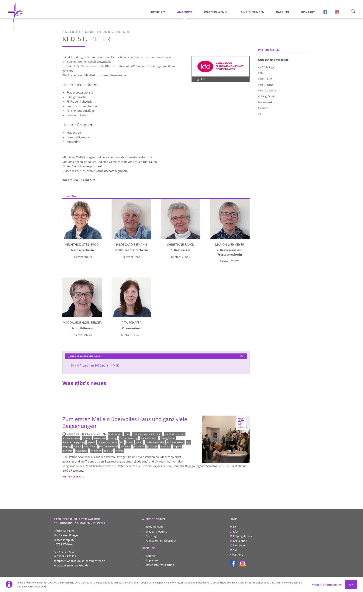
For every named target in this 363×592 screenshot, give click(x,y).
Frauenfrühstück (149, 438)
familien (87, 438)
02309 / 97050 (65, 552)
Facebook (326, 13)
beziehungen (115, 434)
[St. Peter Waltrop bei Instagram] (242, 563)
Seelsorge (151, 536)
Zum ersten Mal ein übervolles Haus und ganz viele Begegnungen (124, 422)
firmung (112, 438)
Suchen (353, 11)
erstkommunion (71, 438)
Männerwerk (265, 102)
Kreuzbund (240, 541)
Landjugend (240, 545)
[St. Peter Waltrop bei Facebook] (233, 563)
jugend (91, 442)
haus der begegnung (74, 442)
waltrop (120, 450)
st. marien (96, 450)
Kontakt (308, 12)
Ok (351, 584)
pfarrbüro (152, 446)
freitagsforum (168, 438)
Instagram (338, 13)
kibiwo (129, 442)
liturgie (77, 446)
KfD (235, 531)
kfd (121, 442)
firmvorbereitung (129, 438)
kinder (139, 442)
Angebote (184, 12)
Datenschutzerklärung (159, 565)
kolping (67, 446)
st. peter (108, 450)
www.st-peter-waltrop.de (72, 565)
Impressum (152, 560)
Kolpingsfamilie (266, 96)
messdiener (90, 446)
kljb (188, 442)
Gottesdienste (154, 527)
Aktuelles (157, 12)
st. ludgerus (81, 450)
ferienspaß (99, 438)
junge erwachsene (107, 442)
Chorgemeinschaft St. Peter (147, 434)
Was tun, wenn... (156, 531)
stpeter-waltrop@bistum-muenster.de (80, 561)
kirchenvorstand (175, 442)
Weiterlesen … (73, 476)
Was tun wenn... (216, 12)
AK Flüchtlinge (266, 67)
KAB (260, 73)
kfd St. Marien (266, 84)
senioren (67, 450)
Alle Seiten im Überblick (160, 540)
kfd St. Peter (265, 78)
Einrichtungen (252, 12)
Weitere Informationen (327, 585)
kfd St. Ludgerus (267, 90)
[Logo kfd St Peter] (220, 66)
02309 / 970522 (66, 556)
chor (127, 434)
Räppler (178, 446)
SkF (260, 113)
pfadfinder (138, 446)
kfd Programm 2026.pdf (97, 365)
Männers (263, 108)
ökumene (125, 446)
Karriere (282, 12)
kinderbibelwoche (154, 442)
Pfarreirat (166, 446)
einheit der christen (174, 434)
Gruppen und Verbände (273, 60)
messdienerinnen (108, 446)
